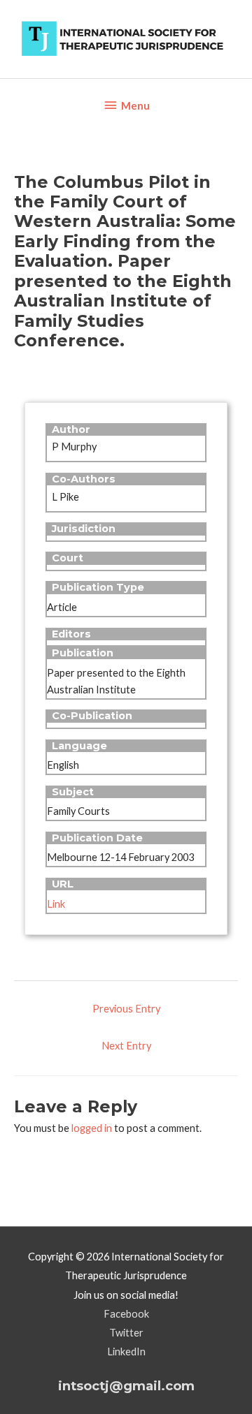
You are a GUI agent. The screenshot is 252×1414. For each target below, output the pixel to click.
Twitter (126, 1333)
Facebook (126, 1314)
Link (56, 904)
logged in (91, 1128)
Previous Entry (126, 1009)
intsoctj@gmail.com (126, 1386)
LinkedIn (126, 1351)
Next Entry (126, 1046)
